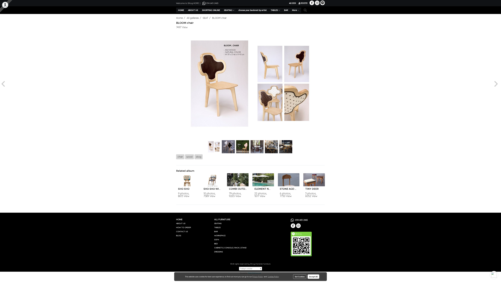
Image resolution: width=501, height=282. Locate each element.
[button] (305, 10)
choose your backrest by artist (252, 10)
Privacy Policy (257, 276)
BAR (286, 10)
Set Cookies (300, 276)
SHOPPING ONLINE (211, 10)
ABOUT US (193, 10)
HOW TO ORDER (183, 227)
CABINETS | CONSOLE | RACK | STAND (230, 247)
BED (216, 243)
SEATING (228, 10)
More (294, 10)
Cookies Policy (273, 276)
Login (293, 3)
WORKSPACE (220, 235)
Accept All (313, 276)
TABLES (274, 10)
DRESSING (218, 252)
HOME (181, 10)
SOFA (216, 239)
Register (304, 3)
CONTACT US (182, 231)
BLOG (178, 235)
